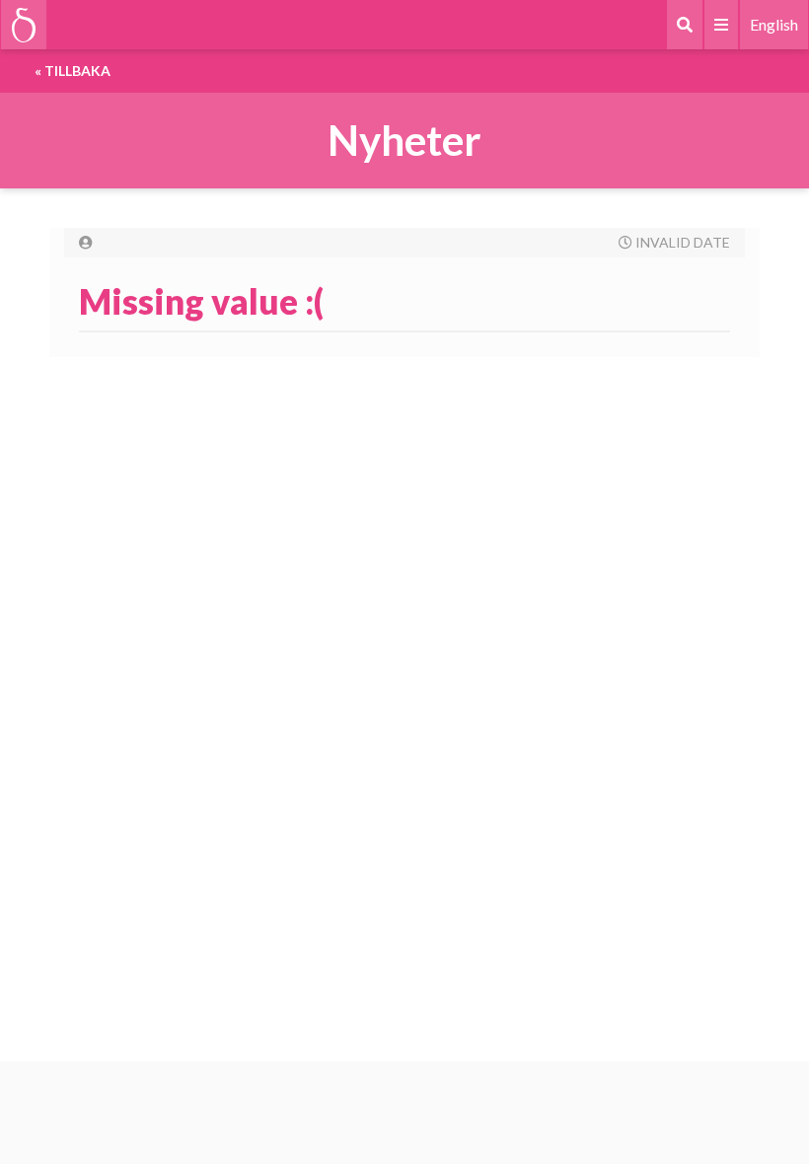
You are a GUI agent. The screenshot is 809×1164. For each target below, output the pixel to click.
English (774, 24)
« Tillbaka (72, 70)
